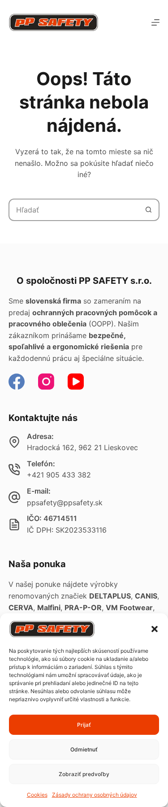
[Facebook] (17, 381)
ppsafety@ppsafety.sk (65, 502)
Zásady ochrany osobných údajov (94, 794)
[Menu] (155, 22)
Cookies (37, 794)
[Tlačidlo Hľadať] (148, 210)
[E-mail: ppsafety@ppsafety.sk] (14, 497)
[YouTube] (76, 381)
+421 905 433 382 (59, 474)
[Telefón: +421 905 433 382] (14, 469)
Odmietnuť (84, 749)
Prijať (84, 724)
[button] (154, 629)
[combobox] (73, 210)
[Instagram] (46, 381)
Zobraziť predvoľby (84, 774)
